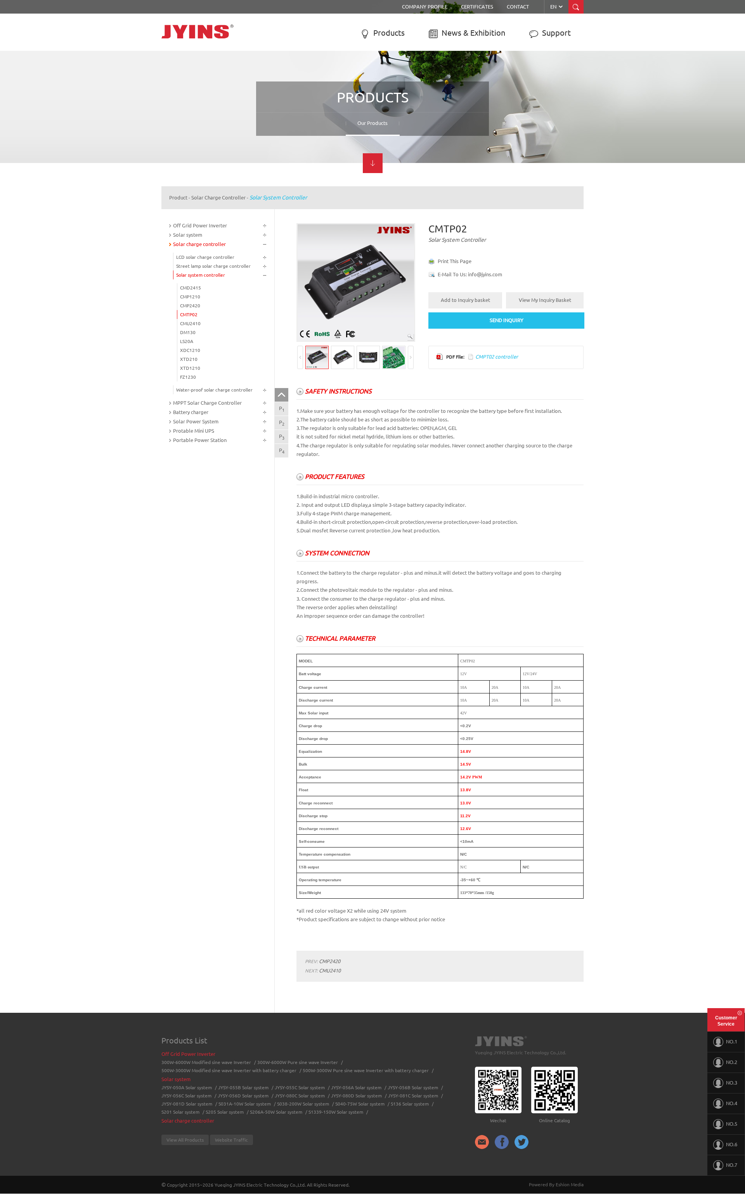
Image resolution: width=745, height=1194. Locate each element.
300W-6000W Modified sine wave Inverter (210, 86)
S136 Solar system (410, 1103)
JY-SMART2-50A (512, 122)
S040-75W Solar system (360, 1103)
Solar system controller (409, 106)
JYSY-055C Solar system (301, 106)
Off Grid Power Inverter (201, 68)
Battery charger (190, 412)
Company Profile (424, 6)
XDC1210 (190, 350)
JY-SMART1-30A (512, 103)
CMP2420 (190, 305)
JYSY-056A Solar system (301, 115)
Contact (518, 6)
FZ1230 (188, 377)
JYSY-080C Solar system (300, 1095)
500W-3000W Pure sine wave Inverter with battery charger (206, 123)
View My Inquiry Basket (545, 300)
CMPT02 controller (496, 356)
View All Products (185, 1139)
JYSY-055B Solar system (301, 96)
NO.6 (731, 1144)
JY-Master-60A (509, 132)
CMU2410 (190, 323)
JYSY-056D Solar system (243, 1095)
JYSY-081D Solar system (186, 1103)
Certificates (477, 6)
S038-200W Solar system (303, 1103)
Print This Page (454, 261)
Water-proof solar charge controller (421, 115)
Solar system (293, 68)
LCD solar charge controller (414, 86)
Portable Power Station (200, 440)
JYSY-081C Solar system (413, 1095)
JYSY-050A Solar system (301, 86)
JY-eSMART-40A (512, 113)
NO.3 (731, 1082)
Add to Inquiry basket (465, 300)
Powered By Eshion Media (556, 1184)
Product (178, 197)
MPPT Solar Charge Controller (521, 72)
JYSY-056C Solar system (186, 1095)
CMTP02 (189, 314)
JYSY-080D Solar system (356, 1095)
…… (280, 135)
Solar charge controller (423, 68)
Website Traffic (231, 1139)
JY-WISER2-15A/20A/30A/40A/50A (531, 93)
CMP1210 (190, 296)
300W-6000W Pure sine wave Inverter (206, 96)
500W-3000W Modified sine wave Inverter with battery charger (210, 108)
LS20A (186, 341)
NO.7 (731, 1165)
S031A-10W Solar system (244, 1103)
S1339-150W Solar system (335, 1111)
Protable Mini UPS (193, 430)
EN (557, 6)
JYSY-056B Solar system (301, 125)
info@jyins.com (485, 274)
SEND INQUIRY (506, 320)
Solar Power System (195, 421)
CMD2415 (190, 287)
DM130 (188, 332)
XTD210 (189, 359)
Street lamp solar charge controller (421, 96)
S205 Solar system (225, 1111)
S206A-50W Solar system (276, 1111)
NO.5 (731, 1123)
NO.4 (731, 1103)
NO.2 (731, 1062)
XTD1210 (190, 368)
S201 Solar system (180, 1111)
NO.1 (731, 1041)
